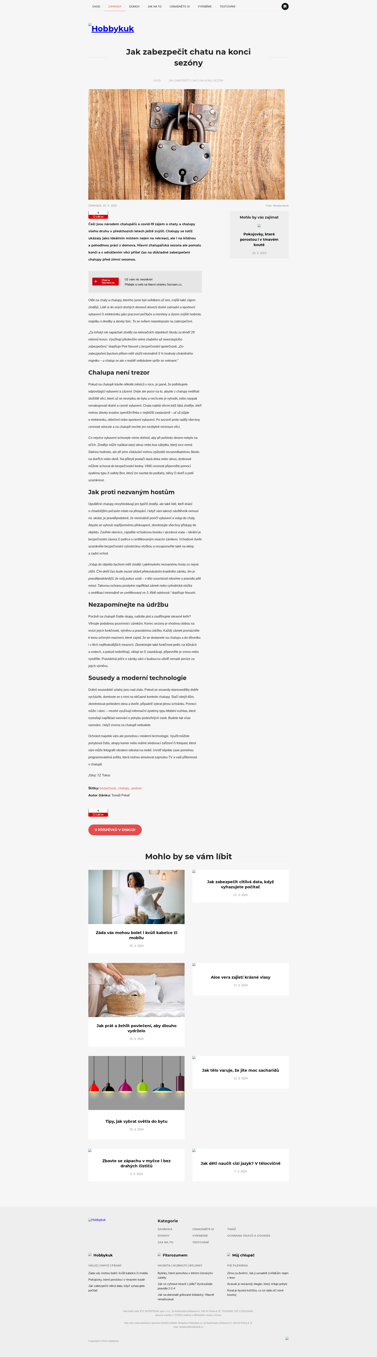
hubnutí (180, 1265)
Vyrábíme (205, 6)
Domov (134, 6)
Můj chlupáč (243, 1255)
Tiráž (231, 1229)
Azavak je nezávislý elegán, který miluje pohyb (257, 1284)
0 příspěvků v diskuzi (115, 830)
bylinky (195, 1265)
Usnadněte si (180, 6)
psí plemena (237, 1265)
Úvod (96, 6)
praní (116, 1265)
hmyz (104, 1265)
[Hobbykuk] (188, 29)
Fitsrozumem (175, 1255)
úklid (93, 1265)
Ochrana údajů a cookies (248, 1235)
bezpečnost (108, 788)
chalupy (124, 788)
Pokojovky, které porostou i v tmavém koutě (116, 1279)
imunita (164, 1265)
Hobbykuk (103, 1255)
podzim (137, 788)
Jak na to (155, 6)
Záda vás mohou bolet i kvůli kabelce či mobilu (118, 1273)
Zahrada (114, 6)
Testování (227, 6)
